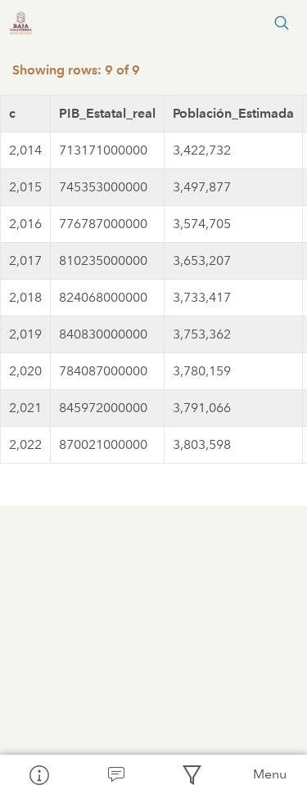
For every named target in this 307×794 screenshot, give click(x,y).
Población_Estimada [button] (233, 113)
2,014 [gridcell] (25, 150)
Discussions (115, 774)
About (38, 774)
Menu (270, 774)
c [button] (12, 113)
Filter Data (192, 774)
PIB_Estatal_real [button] (107, 113)
